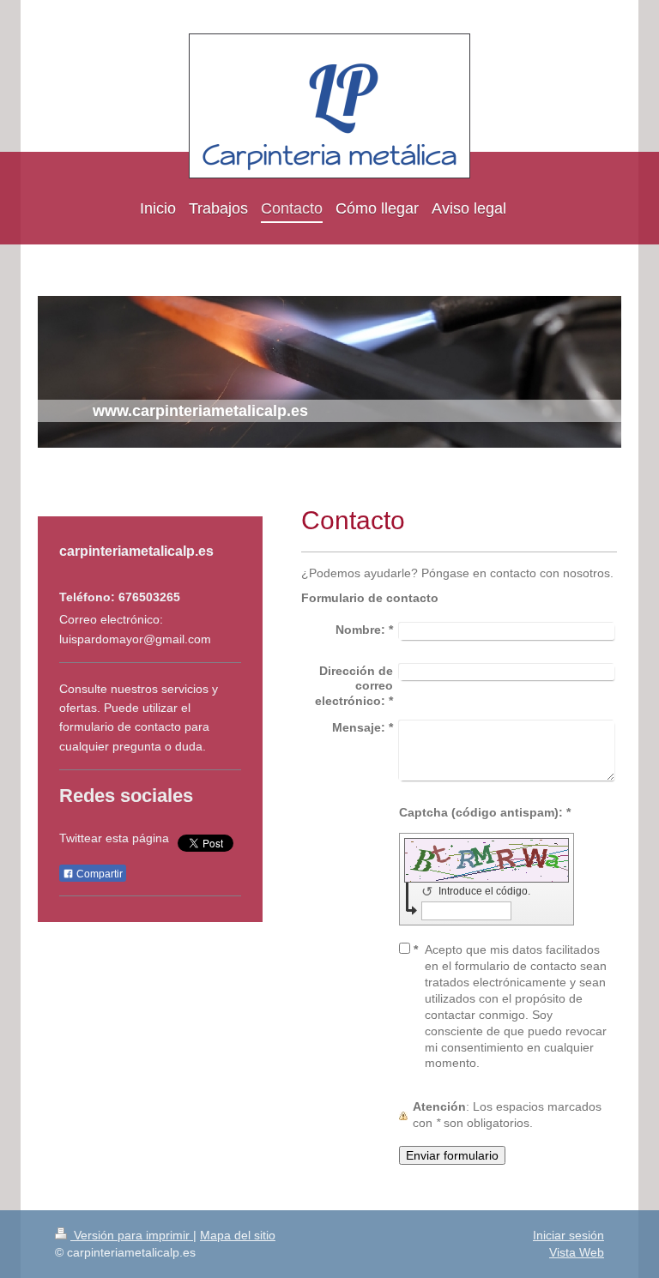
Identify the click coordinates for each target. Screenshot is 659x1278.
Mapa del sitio (237, 1235)
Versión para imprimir (131, 1235)
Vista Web (576, 1252)
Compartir (98, 874)
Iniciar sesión (568, 1235)
